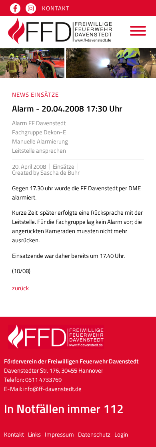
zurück (20, 288)
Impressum (59, 434)
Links (34, 434)
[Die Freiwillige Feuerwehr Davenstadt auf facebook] (15, 8)
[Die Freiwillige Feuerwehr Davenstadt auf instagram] (31, 8)
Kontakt (56, 8)
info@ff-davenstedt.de (52, 388)
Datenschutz (94, 434)
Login (121, 434)
